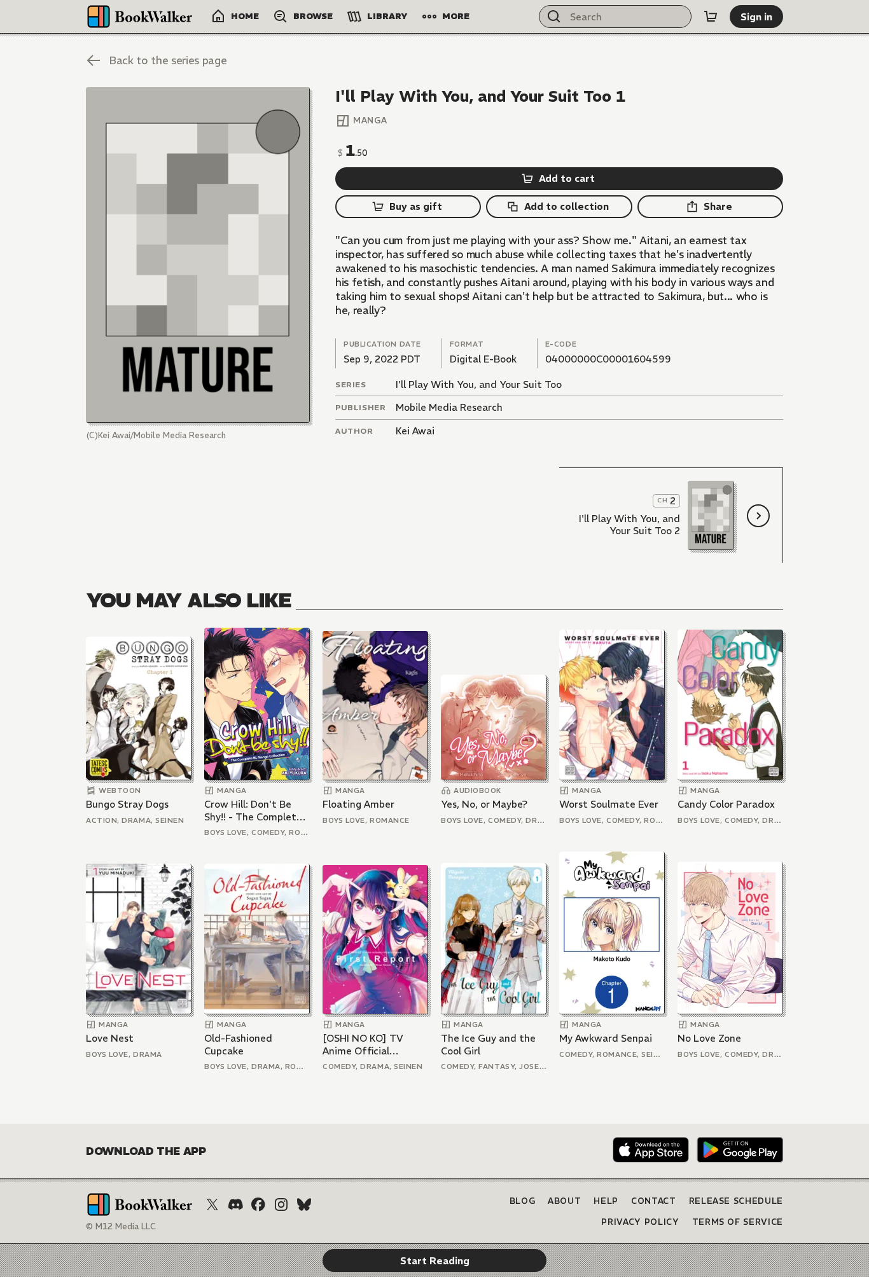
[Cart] (711, 17)
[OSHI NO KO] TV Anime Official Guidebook (363, 1044)
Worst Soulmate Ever (608, 804)
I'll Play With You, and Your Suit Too (479, 384)
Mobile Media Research (449, 407)
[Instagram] (281, 1204)
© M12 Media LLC (121, 1226)
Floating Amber (358, 804)
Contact (653, 1201)
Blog (523, 1201)
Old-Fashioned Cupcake (238, 1044)
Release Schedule (736, 1201)
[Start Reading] (198, 255)
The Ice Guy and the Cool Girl (488, 1044)
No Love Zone (709, 1038)
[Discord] (235, 1204)
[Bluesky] (304, 1204)
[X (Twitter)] (212, 1204)
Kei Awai (415, 431)
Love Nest (110, 1038)
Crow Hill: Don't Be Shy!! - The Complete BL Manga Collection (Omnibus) (253, 810)
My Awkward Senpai (605, 1038)
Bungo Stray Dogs (127, 804)
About (564, 1201)
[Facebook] (258, 1204)
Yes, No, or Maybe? (484, 804)
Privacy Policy (640, 1222)
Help (606, 1201)
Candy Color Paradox (726, 804)
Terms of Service (737, 1222)
